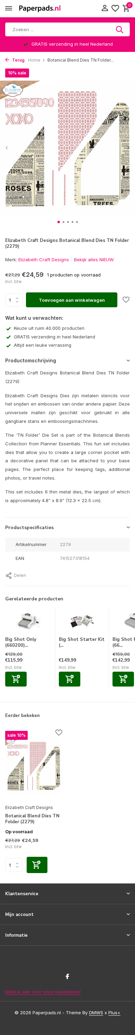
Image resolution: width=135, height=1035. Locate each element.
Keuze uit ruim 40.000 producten (49, 328)
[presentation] (7, 147)
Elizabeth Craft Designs (43, 259)
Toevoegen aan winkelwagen (72, 300)
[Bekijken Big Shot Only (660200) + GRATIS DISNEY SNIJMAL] (28, 623)
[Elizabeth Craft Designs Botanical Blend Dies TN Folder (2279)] (33, 766)
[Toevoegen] (16, 679)
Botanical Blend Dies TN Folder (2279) (32, 819)
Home (34, 60)
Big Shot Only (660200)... (20, 642)
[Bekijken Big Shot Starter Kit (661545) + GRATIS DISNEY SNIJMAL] (82, 623)
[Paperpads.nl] (40, 8)
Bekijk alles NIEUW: (94, 259)
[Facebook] (67, 977)
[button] (58, 222)
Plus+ (114, 1012)
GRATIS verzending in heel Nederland (54, 336)
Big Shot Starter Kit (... (82, 642)
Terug (18, 60)
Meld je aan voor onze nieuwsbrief (43, 992)
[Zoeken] (120, 29)
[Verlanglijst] (115, 8)
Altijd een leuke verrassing (42, 345)
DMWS (96, 1012)
